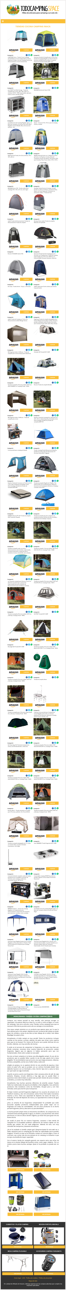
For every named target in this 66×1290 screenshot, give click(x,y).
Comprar (26, 50)
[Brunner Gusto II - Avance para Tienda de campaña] (46, 1203)
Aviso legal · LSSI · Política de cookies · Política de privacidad (33, 1278)
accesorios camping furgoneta (49, 1251)
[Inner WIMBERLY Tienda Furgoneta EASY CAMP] (46, 824)
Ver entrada (20, 1170)
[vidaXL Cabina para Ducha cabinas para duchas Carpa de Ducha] (46, 268)
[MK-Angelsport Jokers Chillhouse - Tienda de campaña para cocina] (19, 399)
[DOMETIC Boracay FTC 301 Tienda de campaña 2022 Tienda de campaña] (19, 497)
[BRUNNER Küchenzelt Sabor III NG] (46, 71)
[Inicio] (33, 14)
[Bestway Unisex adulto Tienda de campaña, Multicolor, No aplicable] (46, 202)
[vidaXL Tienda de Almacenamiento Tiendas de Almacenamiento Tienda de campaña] (19, 202)
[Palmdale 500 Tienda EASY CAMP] (46, 333)
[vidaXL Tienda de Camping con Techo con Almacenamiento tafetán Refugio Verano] (19, 301)
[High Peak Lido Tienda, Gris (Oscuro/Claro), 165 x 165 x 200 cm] (19, 137)
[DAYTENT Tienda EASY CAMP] (46, 595)
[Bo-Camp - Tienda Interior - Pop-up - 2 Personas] (19, 268)
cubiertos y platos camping (17, 1224)
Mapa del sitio (33, 1281)
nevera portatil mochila (49, 1224)
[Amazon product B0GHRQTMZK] (46, 988)
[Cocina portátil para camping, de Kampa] (19, 432)
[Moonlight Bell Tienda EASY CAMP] (19, 628)
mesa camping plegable (17, 1251)
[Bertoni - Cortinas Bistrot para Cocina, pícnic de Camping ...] (19, 1181)
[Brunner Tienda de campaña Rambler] (46, 366)
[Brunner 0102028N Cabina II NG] (19, 235)
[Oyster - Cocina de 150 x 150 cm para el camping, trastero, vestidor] (46, 104)
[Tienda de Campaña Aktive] (46, 661)
